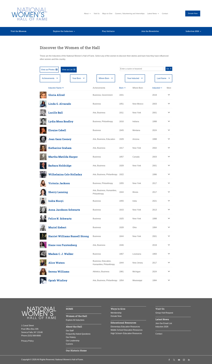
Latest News (152, 13)
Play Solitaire (108, 31)
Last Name (161, 78)
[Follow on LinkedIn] (189, 360)
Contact (165, 13)
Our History (71, 337)
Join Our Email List (163, 323)
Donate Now (193, 13)
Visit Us (96, 13)
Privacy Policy (27, 341)
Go (167, 69)
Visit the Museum (18, 31)
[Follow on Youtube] (179, 360)
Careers (69, 344)
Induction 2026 (192, 31)
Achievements (48, 78)
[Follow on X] (174, 360)
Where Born (104, 78)
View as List (67, 70)
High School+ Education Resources (126, 333)
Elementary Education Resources (125, 327)
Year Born (76, 78)
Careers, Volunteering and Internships (130, 13)
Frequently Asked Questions (78, 334)
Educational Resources (123, 322)
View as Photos (48, 70)
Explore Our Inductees (63, 31)
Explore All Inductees (75, 320)
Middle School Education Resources (126, 330)
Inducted (156, 88)
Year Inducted (133, 78)
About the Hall (74, 326)
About (86, 13)
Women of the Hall (76, 316)
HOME (69, 308)
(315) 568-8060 (34, 336)
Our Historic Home (76, 350)
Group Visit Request (164, 313)
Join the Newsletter (150, 31)
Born (121, 88)
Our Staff (69, 331)
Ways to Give (107, 13)
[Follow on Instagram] (184, 360)
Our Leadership (72, 341)
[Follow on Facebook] (169, 360)
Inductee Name (55, 88)
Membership (116, 313)
